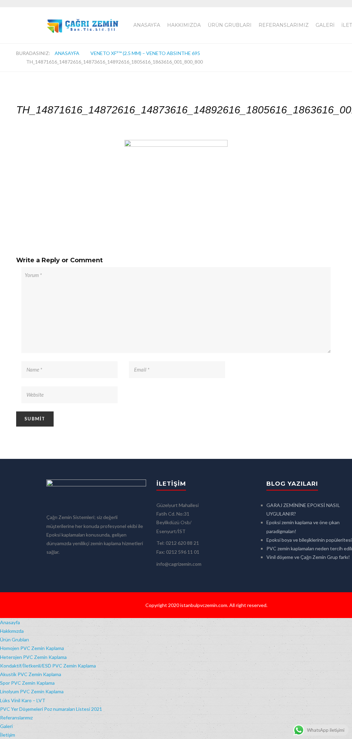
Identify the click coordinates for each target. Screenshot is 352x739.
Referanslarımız (283, 25)
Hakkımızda (184, 25)
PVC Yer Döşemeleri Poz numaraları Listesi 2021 (51, 709)
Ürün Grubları (230, 25)
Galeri (325, 25)
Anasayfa (146, 25)
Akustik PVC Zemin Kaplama (30, 674)
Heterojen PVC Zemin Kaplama (33, 657)
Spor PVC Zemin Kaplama (27, 683)
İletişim (7, 735)
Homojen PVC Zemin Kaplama (32, 648)
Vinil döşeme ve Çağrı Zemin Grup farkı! (308, 557)
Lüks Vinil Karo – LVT (22, 700)
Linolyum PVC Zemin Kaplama (32, 691)
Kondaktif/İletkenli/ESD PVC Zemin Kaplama (48, 666)
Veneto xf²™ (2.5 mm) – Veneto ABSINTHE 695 (145, 53)
